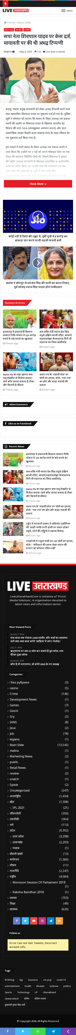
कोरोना (26, 998)
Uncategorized (20, 790)
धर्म (11, 825)
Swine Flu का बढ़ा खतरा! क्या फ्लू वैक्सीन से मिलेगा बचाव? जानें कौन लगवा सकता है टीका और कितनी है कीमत (18, 379)
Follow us (14, 933)
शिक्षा (12, 903)
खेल (12, 802)
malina (14, 751)
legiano (15, 739)
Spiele (14, 785)
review (14, 773)
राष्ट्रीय (13, 876)
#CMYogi (9, 979)
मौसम (13, 865)
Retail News (18, 768)
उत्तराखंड (18, 842)
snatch (14, 779)
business (33, 979)
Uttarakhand (49, 992)
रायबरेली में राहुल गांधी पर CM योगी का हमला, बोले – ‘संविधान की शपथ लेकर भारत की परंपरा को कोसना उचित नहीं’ (49, 545)
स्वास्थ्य (13, 909)
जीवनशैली (15, 813)
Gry (12, 717)
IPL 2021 (19, 808)
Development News (23, 699)
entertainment (12, 986)
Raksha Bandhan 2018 (28, 892)
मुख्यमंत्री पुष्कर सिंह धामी (15, 1004)
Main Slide (24, 22)
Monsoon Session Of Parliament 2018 (39, 882)
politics (67, 986)
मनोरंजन (14, 859)
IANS (13, 722)
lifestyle (40, 986)
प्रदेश (12, 830)
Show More (37, 183)
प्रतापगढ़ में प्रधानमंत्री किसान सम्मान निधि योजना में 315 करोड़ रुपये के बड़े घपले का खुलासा (19, 335)
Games (14, 705)
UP (36, 992)
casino (14, 688)
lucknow (54, 986)
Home (10, 22)
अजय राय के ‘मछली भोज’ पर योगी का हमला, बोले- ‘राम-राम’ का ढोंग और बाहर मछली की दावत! (55, 379)
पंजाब (16, 848)
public (14, 762)
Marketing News (21, 756)
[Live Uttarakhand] (16, 10)
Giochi (14, 711)
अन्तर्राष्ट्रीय (15, 796)
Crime (14, 694)
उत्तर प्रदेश (19, 30)
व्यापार (13, 898)
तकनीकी (14, 819)
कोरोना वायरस (40, 998)
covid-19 (61, 979)
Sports (8, 992)
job (12, 734)
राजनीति (27, 30)
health (28, 986)
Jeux (13, 728)
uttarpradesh (12, 998)
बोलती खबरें (16, 854)
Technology (23, 992)
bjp (21, 979)
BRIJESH (8, 51)
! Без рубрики (19, 682)
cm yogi (47, 979)
